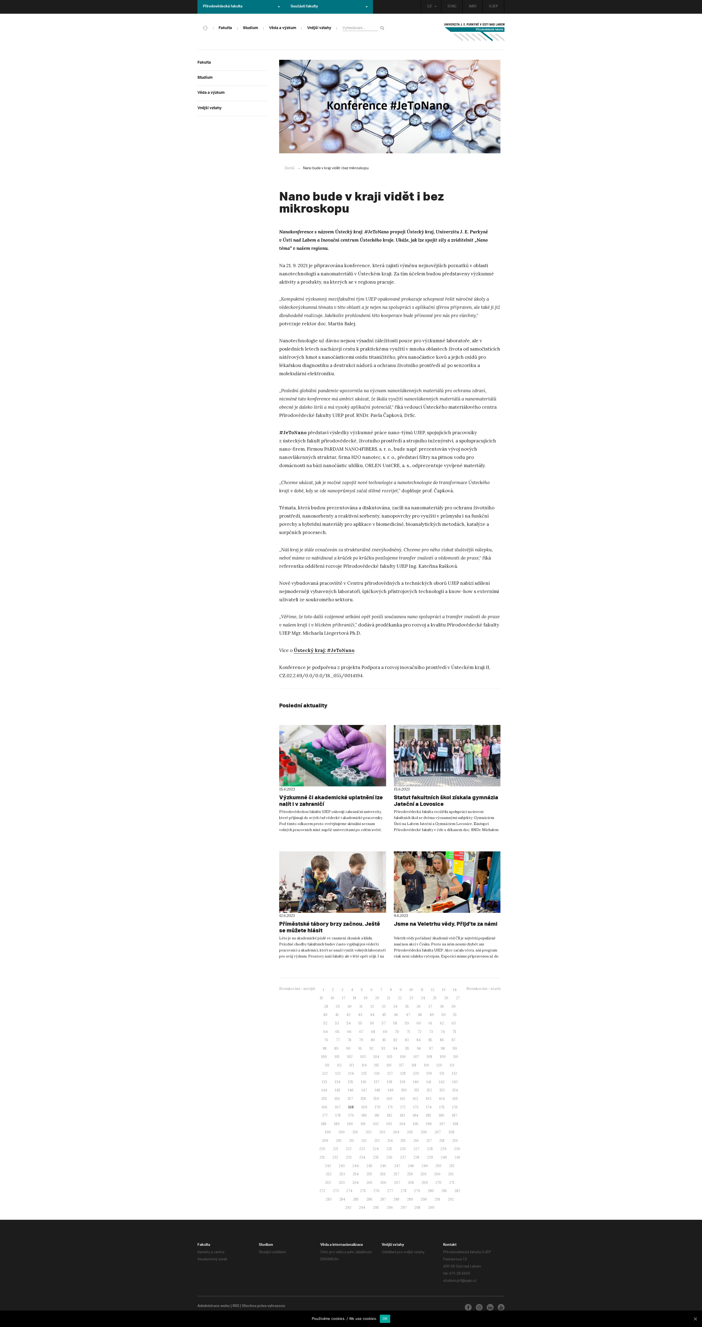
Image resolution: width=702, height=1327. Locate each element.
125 (364, 1073)
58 (395, 1023)
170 (377, 1107)
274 (349, 1190)
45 (384, 1014)
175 (442, 1107)
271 (451, 1182)
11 (422, 989)
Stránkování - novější (297, 988)
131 (442, 1073)
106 (403, 1056)
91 (360, 1048)
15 (321, 998)
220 (322, 1149)
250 (438, 1166)
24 (423, 998)
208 (451, 1132)
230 (457, 1149)
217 (429, 1140)
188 (323, 1124)
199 (328, 1132)
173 (415, 1107)
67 (361, 1031)
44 (372, 1014)
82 (395, 1040)
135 (350, 1082)
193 (389, 1124)
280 (431, 1190)
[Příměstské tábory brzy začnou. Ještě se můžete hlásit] (332, 882)
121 (452, 1065)
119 (426, 1065)
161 (402, 1098)
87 (453, 1040)
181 (377, 1115)
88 (325, 1048)
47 (408, 1014)
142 (442, 1082)
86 (442, 1040)
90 (348, 1048)
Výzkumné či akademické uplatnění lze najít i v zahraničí (331, 800)
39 (453, 1006)
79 (361, 1040)
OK (385, 1318)
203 (382, 1132)
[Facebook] (468, 1307)
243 (342, 1166)
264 (355, 1182)
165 (455, 1098)
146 (351, 1090)
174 (429, 1107)
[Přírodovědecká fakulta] (205, 27)
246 (383, 1166)
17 (343, 998)
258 (410, 1174)
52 (325, 1023)
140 (416, 1082)
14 (455, 989)
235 (376, 1157)
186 (441, 1115)
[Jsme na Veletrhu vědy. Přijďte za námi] (447, 882)
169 (364, 1107)
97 (431, 1048)
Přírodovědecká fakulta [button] (222, 6)
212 (364, 1140)
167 (338, 1107)
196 (429, 1124)
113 (351, 1065)
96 (419, 1048)
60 (419, 1023)
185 (428, 1115)
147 (364, 1090)
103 (363, 1056)
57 (384, 1023)
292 (451, 1199)
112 (339, 1065)
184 (415, 1115)
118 (414, 1065)
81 (384, 1040)
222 (349, 1149)
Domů (289, 168)
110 (455, 1056)
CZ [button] (429, 6)
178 (338, 1115)
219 (455, 1140)
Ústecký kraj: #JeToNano (324, 650)
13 (443, 989)
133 (324, 1082)
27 (458, 998)
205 (410, 1132)
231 (322, 1157)
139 (402, 1082)
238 (416, 1157)
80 (373, 1040)
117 (401, 1065)
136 (363, 1082)
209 (325, 1140)
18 (354, 998)
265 (369, 1182)
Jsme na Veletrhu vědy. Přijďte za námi (445, 923)
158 (363, 1098)
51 (455, 1014)
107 (416, 1056)
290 (424, 1199)
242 (328, 1166)
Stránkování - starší (483, 988)
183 (402, 1115)
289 (410, 1199)
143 (455, 1082)
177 (325, 1115)
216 (416, 1140)
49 (431, 1014)
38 (442, 1006)
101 (337, 1056)
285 (356, 1199)
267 (397, 1182)
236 (389, 1157)
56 (372, 1023)
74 (443, 1031)
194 (402, 1124)
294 (362, 1207)
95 (407, 1048)
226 (403, 1149)
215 (403, 1140)
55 (360, 1023)
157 (350, 1098)
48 (420, 1014)
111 (327, 1065)
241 (457, 1157)
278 (403, 1190)
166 (324, 1107)
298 (417, 1207)
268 (411, 1182)
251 (451, 1166)
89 (336, 1048)
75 (454, 1031)
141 (428, 1082)
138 (389, 1082)
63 (454, 1023)
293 (348, 1207)
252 (329, 1174)
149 (391, 1090)
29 (338, 1006)
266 (383, 1182)
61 (430, 1023)
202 (369, 1132)
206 (424, 1132)
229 (443, 1149)
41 (337, 1014)
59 (407, 1023)
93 (383, 1048)
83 (407, 1040)
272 (322, 1190)
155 (324, 1098)
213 (377, 1140)
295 (376, 1207)
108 (429, 1056)
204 (396, 1132)
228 (430, 1149)
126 (377, 1073)
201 (355, 1132)
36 (419, 1006)
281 (444, 1190)
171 (390, 1107)
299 (431, 1207)
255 (369, 1174)
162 (415, 1098)
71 (408, 1031)
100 (324, 1056)
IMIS (472, 6)
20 (377, 998)
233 (349, 1157)
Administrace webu (213, 1306)
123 (338, 1073)
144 (324, 1090)
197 (442, 1124)
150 (404, 1090)
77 (338, 1040)
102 (350, 1056)
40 (325, 1014)
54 (349, 1023)
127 (390, 1073)
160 (389, 1098)
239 (430, 1157)
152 (429, 1090)
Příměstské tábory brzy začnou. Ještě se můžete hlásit (329, 927)
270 (438, 1182)
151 (416, 1090)
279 (417, 1190)
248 (411, 1166)
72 (419, 1031)
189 (336, 1124)
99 (454, 1048)
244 (355, 1166)
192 (376, 1124)
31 (361, 1006)
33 (384, 1006)
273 (336, 1190)
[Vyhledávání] (383, 27)
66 (349, 1031)
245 (369, 1166)
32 (372, 1006)
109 (443, 1056)
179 (351, 1115)
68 (373, 1031)
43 (360, 1014)
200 (341, 1132)
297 (404, 1207)
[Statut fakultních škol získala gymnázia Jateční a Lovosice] (447, 755)
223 (362, 1149)
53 (337, 1023)
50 (443, 1014)
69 (385, 1031)
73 (431, 1031)
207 (438, 1132)
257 (396, 1174)
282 (457, 1190)
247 (397, 1166)
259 (423, 1174)
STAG (452, 6)
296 (390, 1207)
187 (454, 1115)
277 (390, 1190)
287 (383, 1199)
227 (416, 1149)
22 (400, 998)
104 (376, 1056)
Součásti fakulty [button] (304, 6)
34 (395, 1006)
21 (388, 998)
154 (455, 1090)
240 (444, 1157)
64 (325, 1031)
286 (369, 1199)
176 (455, 1107)
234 (362, 1157)
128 (403, 1073)
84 (419, 1040)
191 (363, 1124)
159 (376, 1098)
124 (351, 1073)
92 (371, 1048)
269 (424, 1182)
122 (325, 1073)
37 (430, 1006)
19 (365, 998)
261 (451, 1174)
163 (428, 1098)
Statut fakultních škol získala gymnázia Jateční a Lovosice (446, 800)
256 (383, 1174)
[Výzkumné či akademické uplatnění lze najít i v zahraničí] (332, 755)
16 (332, 998)
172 (403, 1107)
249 (424, 1166)
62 (442, 1023)
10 (411, 989)
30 (349, 1006)
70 (397, 1031)
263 (342, 1182)
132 (454, 1073)
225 (389, 1149)
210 (338, 1140)
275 (363, 1190)
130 (429, 1073)
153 (442, 1090)
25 (435, 998)
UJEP (493, 6)
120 (439, 1065)
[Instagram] (479, 1307)
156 (337, 1098)
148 (377, 1090)
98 (443, 1048)
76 (326, 1040)
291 (437, 1199)
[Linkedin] (490, 1307)
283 (329, 1199)
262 (328, 1182)
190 (350, 1124)
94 (395, 1048)
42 (348, 1014)
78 (349, 1040)
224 (376, 1149)
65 (337, 1031)
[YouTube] (501, 1307)
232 (335, 1157)
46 (396, 1014)
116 (389, 1065)
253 (342, 1174)
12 (432, 989)
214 (390, 1140)
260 (437, 1174)
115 (376, 1065)
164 (442, 1098)
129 (416, 1073)
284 (342, 1199)
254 (356, 1174)
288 (396, 1199)
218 (442, 1140)
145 (337, 1090)
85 (430, 1040)
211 (351, 1140)
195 (415, 1124)
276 (376, 1190)
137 (376, 1082)
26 (446, 998)
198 (455, 1124)
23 (411, 998)
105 (389, 1056)
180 (364, 1115)
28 (326, 1006)
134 (337, 1082)
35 (407, 1006)
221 (335, 1149)
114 (364, 1065)
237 (403, 1157)
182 (389, 1115)
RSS (236, 1306)
